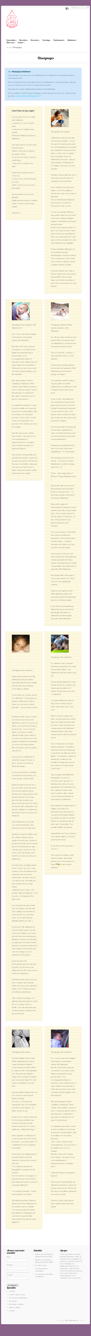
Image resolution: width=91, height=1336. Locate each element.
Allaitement (72, 40)
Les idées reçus (41, 1265)
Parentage (46, 40)
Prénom (9, 1265)
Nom (8, 1257)
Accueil (9, 47)
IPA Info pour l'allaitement (18, 1298)
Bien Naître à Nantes (16, 1304)
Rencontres (35, 40)
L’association (11, 40)
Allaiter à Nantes (15, 1307)
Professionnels (59, 40)
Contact (21, 42)
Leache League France (17, 1295)
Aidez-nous (11, 42)
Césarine (12, 1311)
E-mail (10, 1275)
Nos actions (23, 40)
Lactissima (13, 1301)
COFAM (12, 1291)
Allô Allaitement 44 (72, 1320)
